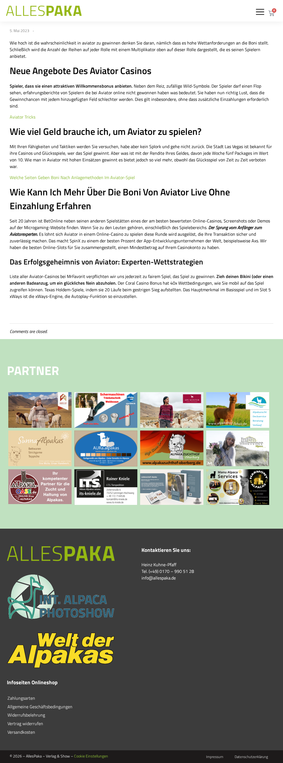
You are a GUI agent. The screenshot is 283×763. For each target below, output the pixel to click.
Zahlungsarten (21, 698)
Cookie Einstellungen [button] (91, 756)
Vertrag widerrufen (25, 723)
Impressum (214, 756)
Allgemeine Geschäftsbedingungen (39, 706)
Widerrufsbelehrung (26, 715)
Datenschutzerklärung (251, 756)
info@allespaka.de (159, 578)
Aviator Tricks (22, 117)
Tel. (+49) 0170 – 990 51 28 (168, 571)
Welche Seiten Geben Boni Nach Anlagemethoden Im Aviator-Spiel (72, 177)
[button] (260, 11)
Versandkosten (21, 732)
